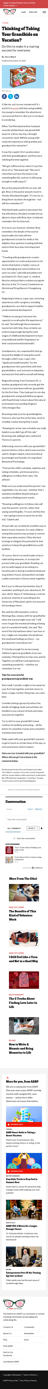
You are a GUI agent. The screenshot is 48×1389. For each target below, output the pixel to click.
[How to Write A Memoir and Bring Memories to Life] (24, 1025)
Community (29, 1327)
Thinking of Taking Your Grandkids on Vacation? (21, 34)
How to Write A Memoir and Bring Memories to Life (21, 1048)
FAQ (5, 1339)
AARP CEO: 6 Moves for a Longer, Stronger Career (22, 1227)
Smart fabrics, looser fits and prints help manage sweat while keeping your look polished (23, 1189)
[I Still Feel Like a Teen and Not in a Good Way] (24, 938)
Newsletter (29, 1333)
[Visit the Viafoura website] (37, 868)
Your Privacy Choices (28, 1380)
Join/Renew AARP (11, 1361)
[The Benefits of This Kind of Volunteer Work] (24, 892)
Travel (5, 22)
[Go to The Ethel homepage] (3, 12)
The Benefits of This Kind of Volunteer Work (22, 915)
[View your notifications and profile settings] (41, 828)
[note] (23, 91)
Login (23, 12)
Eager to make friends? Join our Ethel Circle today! (19, 4)
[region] (24, 837)
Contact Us (8, 1327)
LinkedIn (16, 96)
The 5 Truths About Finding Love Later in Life (23, 1003)
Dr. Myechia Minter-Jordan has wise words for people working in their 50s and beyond (22, 1236)
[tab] (14, 828)
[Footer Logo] (24, 1305)
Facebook (4, 96)
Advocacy (10, 1223)
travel (15, 108)
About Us (7, 1333)
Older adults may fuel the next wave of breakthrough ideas (22, 1281)
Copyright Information (12, 1375)
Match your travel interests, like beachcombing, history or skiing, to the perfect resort (23, 1143)
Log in (30, 809)
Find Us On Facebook (8, 1353)
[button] (44, 12)
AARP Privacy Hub (10, 1380)
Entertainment (13, 1176)
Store (26, 1339)
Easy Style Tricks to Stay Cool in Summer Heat (21, 1181)
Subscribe (33, 12)
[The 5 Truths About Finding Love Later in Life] (24, 980)
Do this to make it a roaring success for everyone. (20, 48)
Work (8, 1269)
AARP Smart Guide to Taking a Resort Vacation (20, 1134)
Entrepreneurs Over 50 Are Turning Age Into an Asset (23, 1274)
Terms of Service (30, 1375)
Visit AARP (8, 1346)
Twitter (10, 96)
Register (38, 809)
